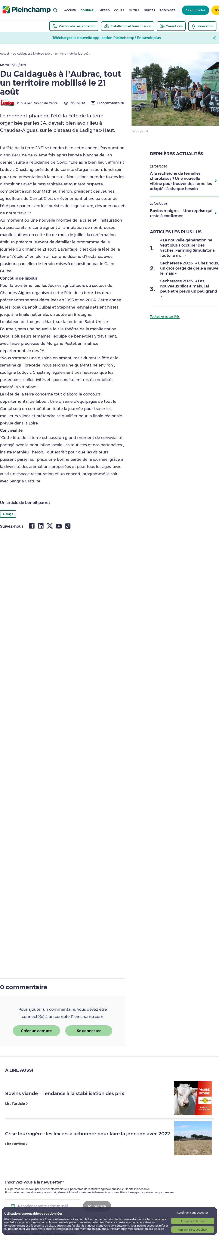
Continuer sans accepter (192, 1212)
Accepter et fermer (193, 1221)
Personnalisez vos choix (192, 1229)
